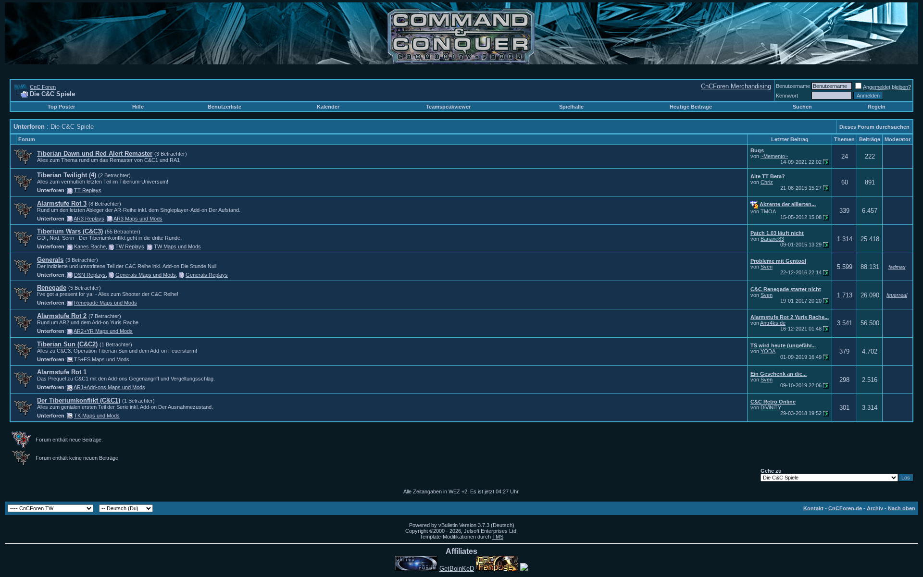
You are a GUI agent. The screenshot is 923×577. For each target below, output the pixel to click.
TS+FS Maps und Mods (101, 359)
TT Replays (87, 190)
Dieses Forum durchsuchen (874, 127)
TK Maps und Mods (97, 415)
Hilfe (138, 107)
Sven (767, 267)
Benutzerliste (224, 107)
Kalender (328, 107)
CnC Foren (43, 87)
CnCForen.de (845, 508)
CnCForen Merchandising (736, 86)
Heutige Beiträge (691, 107)
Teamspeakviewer (448, 107)
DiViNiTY (771, 407)
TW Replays (129, 246)
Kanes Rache (90, 246)
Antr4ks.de (773, 323)
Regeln (877, 107)
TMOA (768, 211)
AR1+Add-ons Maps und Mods (109, 387)
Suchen (802, 107)
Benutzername (793, 86)
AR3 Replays (89, 218)
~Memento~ (774, 156)
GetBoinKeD (456, 568)
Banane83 (772, 239)
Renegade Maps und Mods (105, 303)
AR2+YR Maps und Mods (103, 331)
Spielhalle (571, 107)
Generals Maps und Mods (145, 275)
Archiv (875, 508)
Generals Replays (207, 275)
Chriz (767, 182)
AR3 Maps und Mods (137, 218)
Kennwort (787, 95)
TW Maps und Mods (177, 246)
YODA (768, 351)
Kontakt (813, 508)
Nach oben (901, 508)
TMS (497, 537)
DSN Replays (90, 275)
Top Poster (61, 107)
